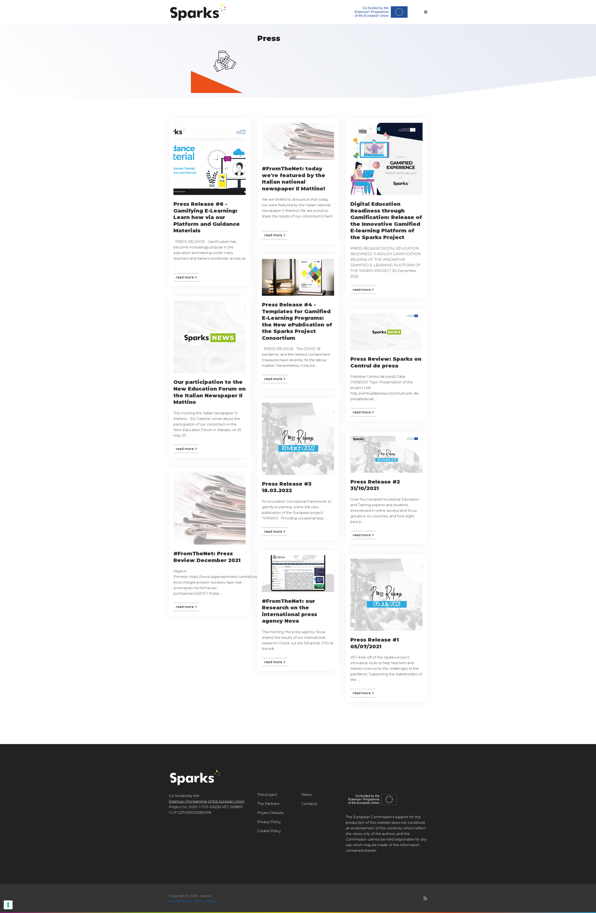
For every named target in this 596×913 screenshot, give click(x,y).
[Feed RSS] (425, 898)
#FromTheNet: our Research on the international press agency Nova (289, 611)
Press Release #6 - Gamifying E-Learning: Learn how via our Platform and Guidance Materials (206, 217)
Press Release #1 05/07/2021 (374, 643)
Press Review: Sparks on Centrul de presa (385, 362)
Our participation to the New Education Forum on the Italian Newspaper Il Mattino (209, 392)
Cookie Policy (269, 831)
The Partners (268, 803)
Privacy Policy (269, 822)
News (306, 794)
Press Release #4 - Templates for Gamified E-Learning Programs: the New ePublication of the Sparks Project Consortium (297, 321)
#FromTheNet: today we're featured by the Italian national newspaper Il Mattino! (293, 178)
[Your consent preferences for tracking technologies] (8, 904)
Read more (185, 277)
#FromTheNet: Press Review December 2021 (206, 556)
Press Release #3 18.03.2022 (287, 487)
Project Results (270, 812)
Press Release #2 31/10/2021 (375, 485)
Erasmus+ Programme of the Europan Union (206, 801)
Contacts (309, 803)
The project (267, 794)
